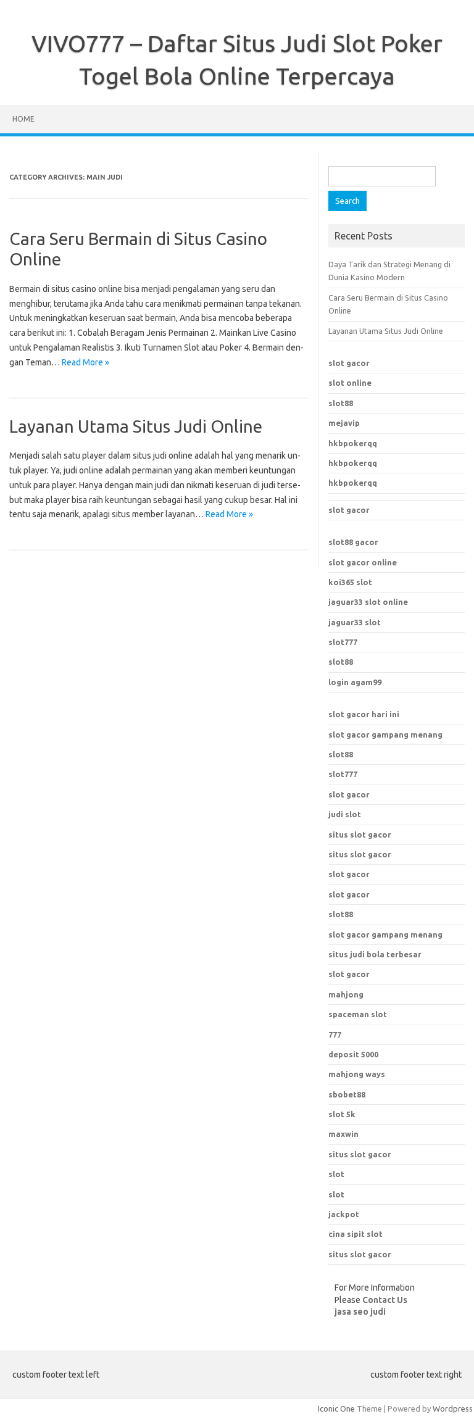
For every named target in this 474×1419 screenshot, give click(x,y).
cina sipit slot (355, 1234)
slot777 (342, 642)
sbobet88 (346, 1094)
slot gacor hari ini (363, 714)
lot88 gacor (353, 542)
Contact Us (384, 1300)
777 (334, 1034)
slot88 (340, 403)
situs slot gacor (359, 834)
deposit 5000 (353, 1054)
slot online (350, 382)
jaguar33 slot (354, 622)
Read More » (85, 362)
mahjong (346, 994)
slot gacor (349, 363)
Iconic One (336, 1408)
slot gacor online (362, 562)
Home (23, 119)
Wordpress (453, 1408)
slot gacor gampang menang (385, 734)
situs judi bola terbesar (375, 954)
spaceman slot (357, 1014)
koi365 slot (350, 582)
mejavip (344, 422)
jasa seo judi (360, 1312)
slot (336, 1174)
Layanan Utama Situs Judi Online (135, 426)
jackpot (343, 1214)
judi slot (344, 814)
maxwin (343, 1134)
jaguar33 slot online (368, 601)
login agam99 (354, 682)
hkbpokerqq (352, 443)
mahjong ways (356, 1074)
